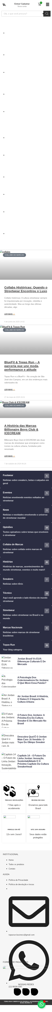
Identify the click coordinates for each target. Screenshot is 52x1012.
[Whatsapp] (34, 992)
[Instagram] (26, 992)
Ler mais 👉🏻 (9, 314)
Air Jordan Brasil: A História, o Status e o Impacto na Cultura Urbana (32, 699)
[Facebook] (17, 992)
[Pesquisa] (47, 14)
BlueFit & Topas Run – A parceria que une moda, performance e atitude (22, 365)
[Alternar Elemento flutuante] (41, 1004)
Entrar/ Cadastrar (22, 4)
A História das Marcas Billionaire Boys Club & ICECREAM (21, 429)
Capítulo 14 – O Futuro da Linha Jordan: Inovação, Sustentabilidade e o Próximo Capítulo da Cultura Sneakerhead (33, 761)
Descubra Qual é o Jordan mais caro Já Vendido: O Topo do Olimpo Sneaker (32, 739)
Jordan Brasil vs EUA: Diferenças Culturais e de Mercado (31, 661)
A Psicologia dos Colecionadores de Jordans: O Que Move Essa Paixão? (33, 680)
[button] (48, 4)
